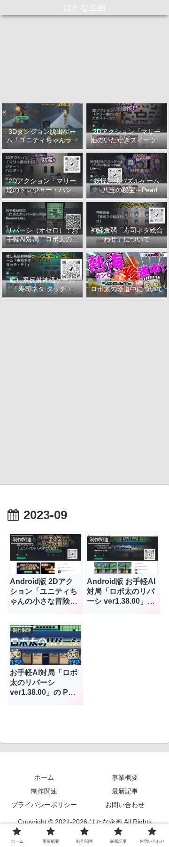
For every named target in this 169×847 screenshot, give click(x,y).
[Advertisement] (84, 391)
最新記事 (125, 791)
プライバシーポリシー (44, 804)
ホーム (44, 777)
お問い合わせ (125, 804)
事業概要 (125, 777)
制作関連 (44, 791)
